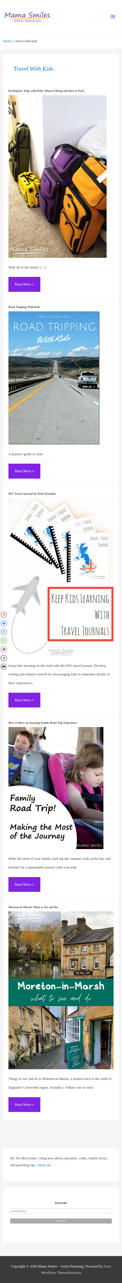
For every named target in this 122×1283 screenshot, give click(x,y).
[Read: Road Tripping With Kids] (54, 378)
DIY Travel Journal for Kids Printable (32, 493)
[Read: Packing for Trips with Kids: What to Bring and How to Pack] (57, 176)
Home (7, 41)
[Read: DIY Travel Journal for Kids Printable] (61, 577)
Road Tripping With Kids (24, 307)
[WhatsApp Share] (4, 641)
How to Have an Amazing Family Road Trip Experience (42, 722)
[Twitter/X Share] (4, 658)
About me (44, 1165)
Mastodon (74, 1273)
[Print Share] (4, 667)
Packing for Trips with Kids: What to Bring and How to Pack (46, 90)
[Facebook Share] (4, 632)
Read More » (24, 287)
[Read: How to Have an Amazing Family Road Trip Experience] (55, 788)
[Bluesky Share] (4, 623)
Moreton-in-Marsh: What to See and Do (33, 907)
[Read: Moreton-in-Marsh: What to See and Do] (61, 990)
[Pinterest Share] (4, 614)
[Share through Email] (4, 649)
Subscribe (61, 1203)
